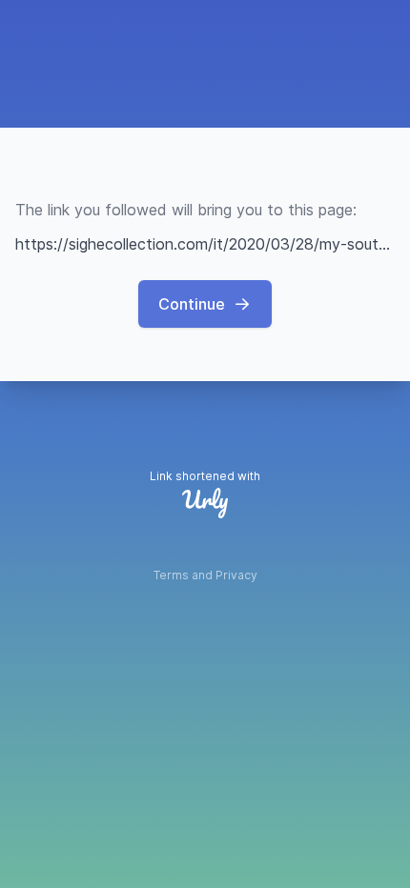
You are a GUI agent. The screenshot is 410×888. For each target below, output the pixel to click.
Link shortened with (205, 476)
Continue (191, 303)
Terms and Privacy (205, 575)
